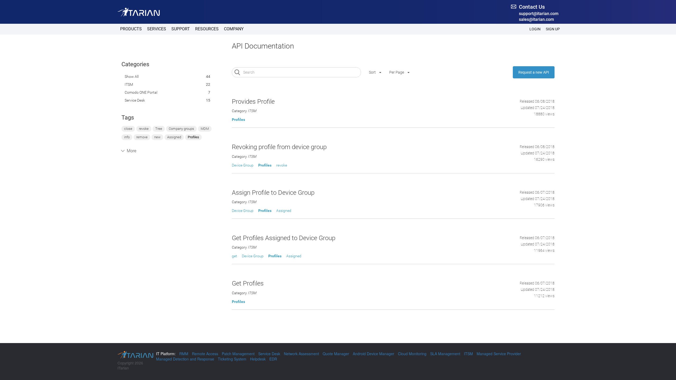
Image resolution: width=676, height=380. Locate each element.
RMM (183, 353)
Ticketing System (232, 359)
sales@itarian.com (536, 19)
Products (131, 28)
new (157, 137)
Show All (132, 76)
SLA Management (445, 353)
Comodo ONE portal (141, 92)
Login (535, 29)
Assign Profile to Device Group (273, 192)
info (127, 137)
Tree (158, 129)
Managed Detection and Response (185, 359)
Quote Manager (336, 353)
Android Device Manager (373, 353)
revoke (144, 129)
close (128, 129)
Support (180, 28)
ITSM (129, 84)
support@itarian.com (538, 13)
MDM (205, 129)
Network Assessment (301, 353)
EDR (273, 359)
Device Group (242, 165)
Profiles (193, 137)
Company (234, 28)
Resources (207, 28)
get (234, 256)
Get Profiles (248, 283)
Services (156, 28)
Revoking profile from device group (279, 147)
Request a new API (533, 72)
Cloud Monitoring (412, 353)
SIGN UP (553, 29)
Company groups (181, 129)
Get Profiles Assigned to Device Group (283, 238)
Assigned (174, 137)
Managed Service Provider (499, 353)
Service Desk (135, 100)
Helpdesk (258, 359)
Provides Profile (253, 101)
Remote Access (205, 353)
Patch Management (238, 353)
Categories (135, 64)
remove (142, 137)
